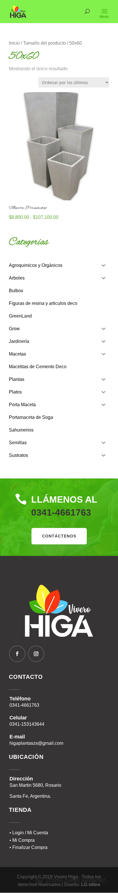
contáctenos (59, 536)
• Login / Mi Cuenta (28, 832)
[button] (70, 880)
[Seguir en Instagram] (36, 653)
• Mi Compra (22, 840)
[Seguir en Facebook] (17, 653)
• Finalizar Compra (28, 847)
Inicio (14, 43)
